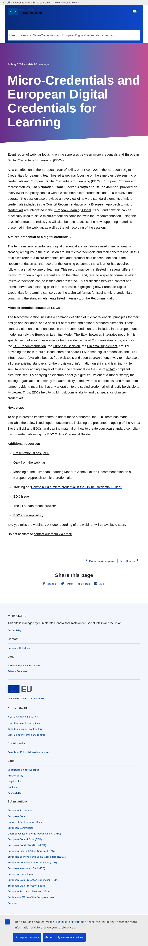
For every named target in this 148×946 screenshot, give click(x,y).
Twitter (69, 583)
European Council (18, 816)
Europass (17, 615)
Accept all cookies (27, 937)
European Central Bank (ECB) (25, 839)
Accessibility (14, 630)
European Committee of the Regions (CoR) (32, 862)
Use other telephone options (24, 723)
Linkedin (86, 583)
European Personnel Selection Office (29, 891)
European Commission (21, 827)
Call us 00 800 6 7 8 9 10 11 (24, 717)
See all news (127, 561)
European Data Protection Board (26, 885)
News (24, 35)
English (135, 13)
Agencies (13, 903)
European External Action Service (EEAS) (31, 850)
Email (102, 583)
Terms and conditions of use (24, 665)
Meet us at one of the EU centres (26, 734)
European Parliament (20, 810)
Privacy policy (15, 775)
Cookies (12, 787)
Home (11, 35)
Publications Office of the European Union (31, 897)
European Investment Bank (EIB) (26, 868)
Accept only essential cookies (64, 937)
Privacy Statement (18, 671)
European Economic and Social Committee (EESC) (37, 856)
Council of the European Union (25, 822)
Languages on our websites (23, 769)
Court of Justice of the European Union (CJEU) (34, 833)
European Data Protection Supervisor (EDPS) (33, 879)
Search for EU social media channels (29, 752)
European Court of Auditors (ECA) (27, 845)
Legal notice (14, 781)
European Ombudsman (21, 874)
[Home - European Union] (25, 13)
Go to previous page (101, 561)
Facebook (51, 583)
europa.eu (37, 698)
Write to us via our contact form (25, 728)
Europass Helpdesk (19, 648)
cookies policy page (71, 921)
